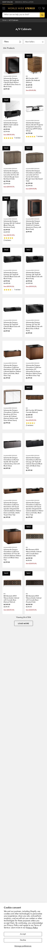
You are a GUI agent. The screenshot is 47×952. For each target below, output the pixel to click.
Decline (23, 940)
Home (4, 20)
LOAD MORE (23, 623)
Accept (23, 934)
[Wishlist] (39, 8)
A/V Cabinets (13, 20)
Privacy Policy (32, 928)
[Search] (42, 14)
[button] (3, 8)
